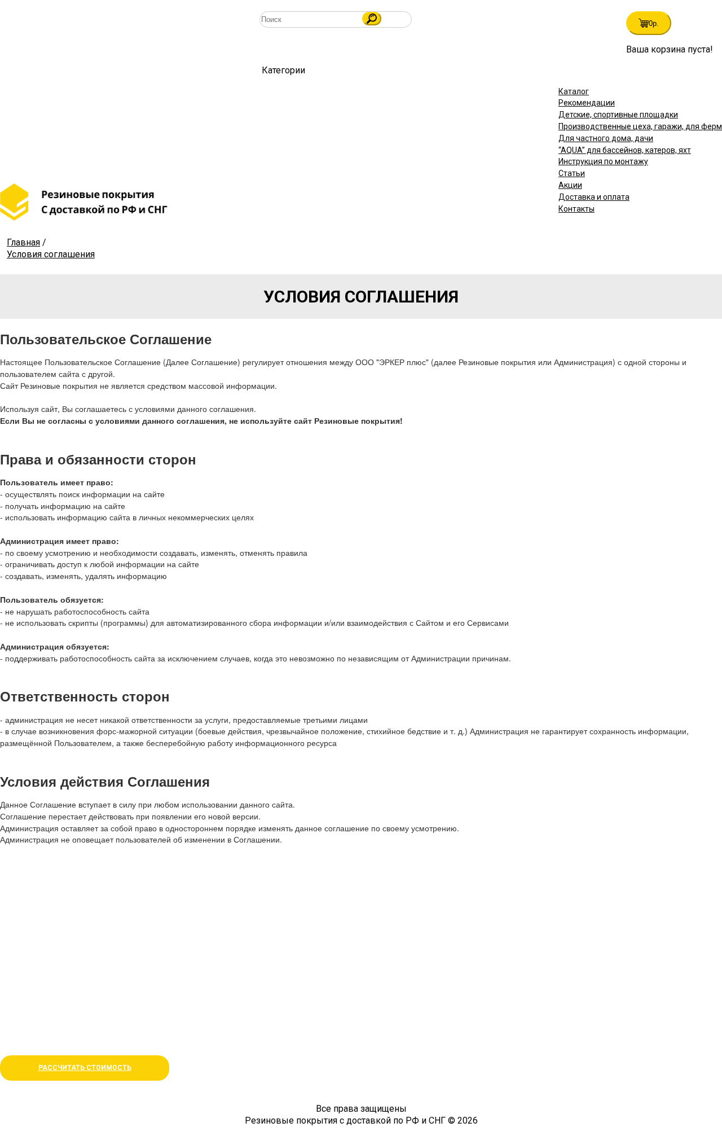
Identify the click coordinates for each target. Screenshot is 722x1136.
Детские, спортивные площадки (618, 114)
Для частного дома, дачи (605, 138)
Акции (570, 185)
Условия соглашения (51, 254)
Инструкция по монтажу (603, 161)
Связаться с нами (36, 956)
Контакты (576, 208)
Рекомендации (586, 102)
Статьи (571, 173)
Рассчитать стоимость (84, 1068)
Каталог (573, 91)
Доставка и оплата (593, 196)
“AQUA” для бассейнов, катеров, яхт (624, 150)
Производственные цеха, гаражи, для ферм (640, 126)
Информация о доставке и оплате (70, 1026)
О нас (11, 1012)
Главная (23, 242)
